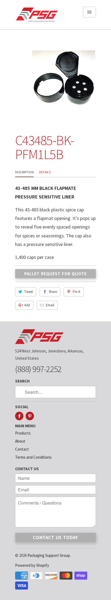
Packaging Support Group (48, 555)
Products (23, 433)
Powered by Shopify (32, 565)
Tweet (28, 291)
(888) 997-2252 (38, 369)
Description (24, 172)
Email (50, 305)
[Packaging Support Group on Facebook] (19, 416)
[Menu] (89, 12)
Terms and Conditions (33, 457)
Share (53, 291)
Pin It (76, 291)
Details (45, 172)
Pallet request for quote (55, 273)
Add (27, 305)
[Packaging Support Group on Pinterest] (30, 416)
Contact (22, 449)
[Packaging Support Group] (36, 17)
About (20, 441)
